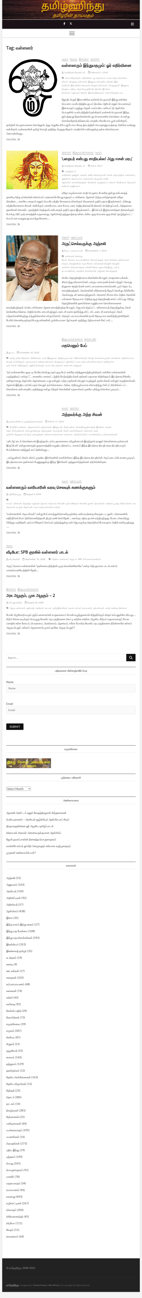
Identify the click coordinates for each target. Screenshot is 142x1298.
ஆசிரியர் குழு (14, 494)
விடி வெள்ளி (14, 559)
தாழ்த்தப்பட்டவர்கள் (106, 182)
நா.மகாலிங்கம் (83, 259)
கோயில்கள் (12, 1017)
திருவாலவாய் (34, 427)
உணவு (9, 964)
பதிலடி (73, 89)
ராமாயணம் (87, 608)
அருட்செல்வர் (110, 259)
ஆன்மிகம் (95, 59)
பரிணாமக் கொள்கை (53, 434)
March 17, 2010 (55, 421)
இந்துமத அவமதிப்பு (97, 81)
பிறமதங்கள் (13, 1143)
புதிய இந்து (12, 1150)
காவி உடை (68, 434)
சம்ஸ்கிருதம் (19, 361)
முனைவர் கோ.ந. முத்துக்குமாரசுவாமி (25, 421)
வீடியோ (9, 545)
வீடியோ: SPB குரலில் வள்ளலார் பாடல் (37, 552)
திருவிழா (27, 503)
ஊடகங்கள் (12, 971)
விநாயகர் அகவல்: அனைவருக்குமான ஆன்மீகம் (33, 832)
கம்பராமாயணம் (15, 984)
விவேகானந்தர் (80, 358)
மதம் (44, 358)
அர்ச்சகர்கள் (125, 503)
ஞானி (90, 503)
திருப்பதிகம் (69, 427)
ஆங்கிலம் (70, 361)
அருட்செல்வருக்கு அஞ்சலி (84, 243)
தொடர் (10, 1097)
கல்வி (9, 997)
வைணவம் (12, 1236)
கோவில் (83, 503)
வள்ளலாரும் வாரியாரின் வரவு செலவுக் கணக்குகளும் (50, 487)
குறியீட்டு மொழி (36, 365)
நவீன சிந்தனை (23, 358)
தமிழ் (12, 358)
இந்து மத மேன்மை (17, 931)
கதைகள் (11, 977)
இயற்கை (100, 427)
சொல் (13, 365)
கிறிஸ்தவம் (36, 358)
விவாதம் (73, 59)
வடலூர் (19, 507)
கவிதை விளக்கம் (46, 361)
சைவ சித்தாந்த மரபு (114, 92)
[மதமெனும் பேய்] (32, 339)
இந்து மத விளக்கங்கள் (83, 152)
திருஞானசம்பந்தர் (23, 434)
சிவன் (109, 175)
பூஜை (116, 503)
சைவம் (65, 408)
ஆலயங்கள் (99, 503)
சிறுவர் (10, 1044)
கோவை (71, 259)
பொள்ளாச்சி (91, 271)
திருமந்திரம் (118, 175)
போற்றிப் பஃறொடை (18, 427)
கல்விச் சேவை (92, 267)
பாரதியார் (40, 608)
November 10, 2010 (29, 352)
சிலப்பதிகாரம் (18, 430)
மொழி (91, 358)
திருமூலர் (98, 178)
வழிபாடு (36, 503)
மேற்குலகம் (60, 361)
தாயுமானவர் (31, 361)
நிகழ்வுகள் (12, 1110)
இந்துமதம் (52, 358)
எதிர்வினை (87, 78)
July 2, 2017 (96, 165)
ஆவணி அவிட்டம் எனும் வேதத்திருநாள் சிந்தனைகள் (36, 812)
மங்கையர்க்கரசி (110, 434)
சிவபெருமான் (100, 175)
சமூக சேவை (87, 263)
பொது (9, 1163)
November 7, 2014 (96, 250)
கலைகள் (11, 990)
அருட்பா (73, 559)
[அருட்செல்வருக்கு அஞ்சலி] (32, 268)
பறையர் (83, 175)
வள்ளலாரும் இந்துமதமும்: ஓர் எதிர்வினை (96, 65)
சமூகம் (65, 59)
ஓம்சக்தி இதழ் (106, 267)
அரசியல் (11, 891)
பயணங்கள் (12, 1136)
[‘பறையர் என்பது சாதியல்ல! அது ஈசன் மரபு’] (32, 170)
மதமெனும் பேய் (74, 345)
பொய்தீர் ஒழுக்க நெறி (85, 427)
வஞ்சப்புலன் (46, 427)
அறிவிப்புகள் (13, 897)
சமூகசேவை (13, 1024)
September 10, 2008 (35, 559)
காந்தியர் (80, 271)
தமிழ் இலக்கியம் (60, 608)
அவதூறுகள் (114, 85)
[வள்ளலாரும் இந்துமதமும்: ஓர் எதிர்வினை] (32, 87)
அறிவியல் (12, 904)
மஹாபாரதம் (13, 1183)
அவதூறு (73, 81)
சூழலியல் (11, 1050)
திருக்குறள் (46, 430)
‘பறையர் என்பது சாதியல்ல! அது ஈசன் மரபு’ (97, 158)
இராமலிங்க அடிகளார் (80, 85)
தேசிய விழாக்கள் (16, 1083)
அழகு (12, 608)
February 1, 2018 (99, 72)
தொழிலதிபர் (75, 263)
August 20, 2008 (35, 602)
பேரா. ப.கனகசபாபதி (73, 250)
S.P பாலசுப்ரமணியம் (92, 559)
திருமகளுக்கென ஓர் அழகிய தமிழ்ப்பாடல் (29, 826)
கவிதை (10, 1004)
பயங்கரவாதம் (14, 1130)
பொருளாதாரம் (14, 1170)
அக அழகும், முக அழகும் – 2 (30, 595)
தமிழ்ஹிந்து (12, 1285)
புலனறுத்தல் (37, 434)
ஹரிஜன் (75, 175)
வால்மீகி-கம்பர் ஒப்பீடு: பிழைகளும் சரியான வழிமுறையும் (38, 846)
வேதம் (10, 1229)
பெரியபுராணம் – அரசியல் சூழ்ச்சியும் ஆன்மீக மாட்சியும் (37, 819)
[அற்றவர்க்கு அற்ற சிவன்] (32, 408)
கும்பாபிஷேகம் (72, 503)
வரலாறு (10, 1196)
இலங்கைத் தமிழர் (16, 951)
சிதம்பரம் (52, 503)
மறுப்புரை (75, 92)
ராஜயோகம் (75, 186)
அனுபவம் (11, 884)
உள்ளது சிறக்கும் (32, 430)
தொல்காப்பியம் (81, 434)
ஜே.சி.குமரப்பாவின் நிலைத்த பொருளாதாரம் (31, 839)
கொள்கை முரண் (102, 358)
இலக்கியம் (84, 59)
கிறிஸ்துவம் (23, 365)
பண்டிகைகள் (13, 1123)
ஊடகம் (48, 608)
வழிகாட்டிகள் (77, 237)
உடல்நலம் (11, 957)
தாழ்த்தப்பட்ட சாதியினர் (69, 173)
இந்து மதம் (58, 427)
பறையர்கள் (88, 178)
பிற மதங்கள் (57, 365)
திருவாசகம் (76, 178)
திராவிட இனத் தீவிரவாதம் (92, 92)
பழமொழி (30, 608)
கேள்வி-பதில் (90, 339)
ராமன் (71, 608)
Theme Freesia (40, 1285)
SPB (80, 559)
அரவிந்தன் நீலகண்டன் (74, 72)
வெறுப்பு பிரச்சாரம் (99, 85)
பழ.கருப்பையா (99, 78)
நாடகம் (10, 1103)
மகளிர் (10, 1176)
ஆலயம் (44, 503)
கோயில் (61, 503)
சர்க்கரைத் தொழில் (102, 263)
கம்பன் (78, 608)
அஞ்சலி (65, 237)
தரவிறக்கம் (12, 1070)
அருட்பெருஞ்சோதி (85, 89)
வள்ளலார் (82, 81)
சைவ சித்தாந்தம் (73, 78)
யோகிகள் (92, 182)
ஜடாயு (11, 352)
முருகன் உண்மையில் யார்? (21, 852)
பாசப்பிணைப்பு (95, 434)
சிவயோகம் (121, 182)
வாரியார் (109, 503)
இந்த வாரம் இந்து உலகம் (20, 924)
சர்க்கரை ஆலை (77, 267)
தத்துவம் (78, 365)
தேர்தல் (10, 1090)
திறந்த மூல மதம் (65, 358)
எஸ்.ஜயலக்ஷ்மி (15, 602)
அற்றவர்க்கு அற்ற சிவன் (82, 414)
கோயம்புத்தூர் (97, 259)
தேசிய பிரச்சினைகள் (18, 1077)
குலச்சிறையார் (76, 430)
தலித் (90, 175)
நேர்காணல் (12, 1116)
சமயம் (47, 365)
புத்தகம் (10, 1156)
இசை (9, 917)
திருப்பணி (28, 507)
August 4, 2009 (33, 494)
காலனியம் (116, 358)
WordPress (53, 1285)
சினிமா (10, 1037)
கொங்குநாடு (111, 271)
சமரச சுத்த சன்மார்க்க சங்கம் (89, 361)
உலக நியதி (57, 430)
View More (17, 139)
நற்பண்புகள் (98, 608)
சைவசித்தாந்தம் (79, 182)
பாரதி (107, 608)
